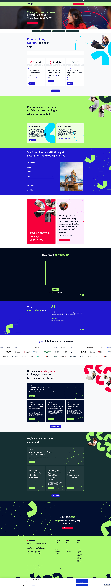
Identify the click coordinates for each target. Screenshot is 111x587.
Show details (33, 585)
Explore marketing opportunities (64, 140)
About (78, 542)
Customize (81, 582)
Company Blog (68, 551)
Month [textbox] (30, 53)
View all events (55, 90)
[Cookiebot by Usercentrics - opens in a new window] (25, 585)
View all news (55, 495)
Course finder (46, 3)
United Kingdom (58, 542)
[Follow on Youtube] (35, 552)
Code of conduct (79, 549)
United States (58, 553)
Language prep (55, 3)
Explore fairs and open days (63, 138)
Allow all (81, 579)
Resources (61, 3)
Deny (82, 584)
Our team (78, 544)
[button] (83, 221)
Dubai (56, 547)
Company (69, 3)
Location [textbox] (68, 53)
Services (50, 3)
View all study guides (55, 426)
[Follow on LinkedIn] (28, 552)
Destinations (40, 3)
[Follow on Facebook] (32, 552)
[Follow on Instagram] (39, 552)
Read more (32, 396)
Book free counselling (77, 3)
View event (32, 83)
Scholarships (68, 547)
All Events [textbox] (49, 53)
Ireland (57, 549)
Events (66, 3)
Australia (57, 544)
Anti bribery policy (80, 547)
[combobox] (36, 53)
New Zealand (58, 551)
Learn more (32, 140)
